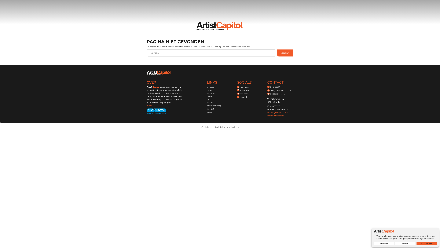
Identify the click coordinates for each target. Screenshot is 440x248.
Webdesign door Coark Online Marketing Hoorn (220, 127)
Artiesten (211, 87)
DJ (208, 99)
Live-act (210, 102)
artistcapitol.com (277, 94)
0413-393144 (275, 87)
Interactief (211, 109)
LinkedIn (244, 97)
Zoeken (285, 53)
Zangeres (211, 93)
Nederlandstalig (214, 106)
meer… (150, 106)
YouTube (244, 94)
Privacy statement (275, 116)
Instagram (244, 87)
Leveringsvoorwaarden (277, 112)
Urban (209, 112)
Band (209, 96)
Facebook (244, 90)
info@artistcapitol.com (280, 90)
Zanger (210, 90)
